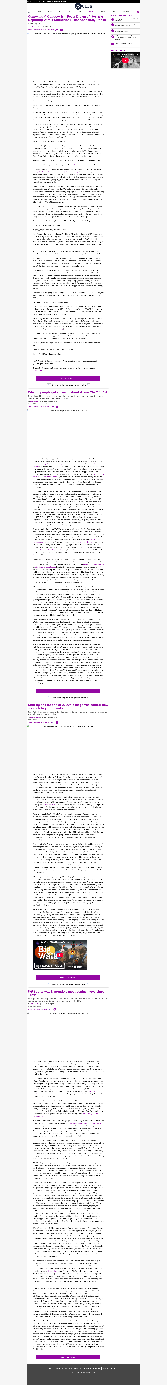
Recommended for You (121, 15)
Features (37, 30)
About (51, 1368)
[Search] (28, 12)
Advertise (68, 1368)
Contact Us (114, 1368)
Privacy (105, 1368)
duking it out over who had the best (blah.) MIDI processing (55, 172)
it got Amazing (57, 329)
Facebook (87, 1368)
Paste (29, 1)
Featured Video (118, 50)
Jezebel (43, 1)
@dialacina (37, 370)
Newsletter (126, 12)
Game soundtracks (47, 30)
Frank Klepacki (79, 165)
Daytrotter (56, 1)
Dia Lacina (33, 26)
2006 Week (44, 1009)
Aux (114, 12)
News (50, 12)
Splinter (49, 1)
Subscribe (102, 12)
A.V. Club (35, 1)
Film (68, 12)
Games (90, 12)
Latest (39, 12)
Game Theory (45, 406)
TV (59, 12)
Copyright (96, 1368)
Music (79, 12)
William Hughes (35, 401)
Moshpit (63, 1)
